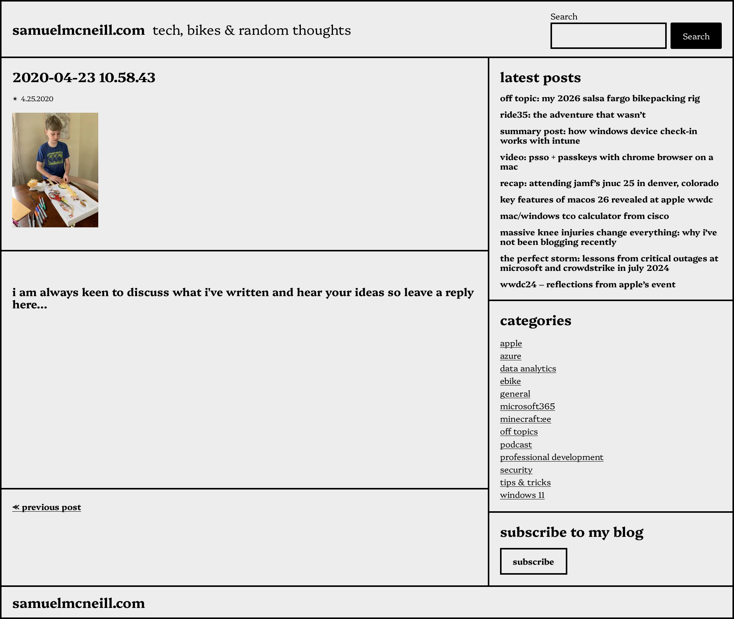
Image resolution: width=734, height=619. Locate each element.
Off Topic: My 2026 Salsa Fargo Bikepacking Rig (600, 98)
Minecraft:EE (525, 418)
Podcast (516, 444)
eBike (510, 380)
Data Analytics (528, 368)
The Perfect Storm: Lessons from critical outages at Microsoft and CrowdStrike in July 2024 (609, 262)
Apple (511, 342)
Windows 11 (522, 494)
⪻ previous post (46, 506)
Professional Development (552, 456)
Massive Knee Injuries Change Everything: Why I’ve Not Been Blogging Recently (608, 236)
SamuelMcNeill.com (78, 28)
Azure (510, 355)
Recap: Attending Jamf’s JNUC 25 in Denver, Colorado (609, 183)
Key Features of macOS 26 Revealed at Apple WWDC (606, 199)
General (515, 393)
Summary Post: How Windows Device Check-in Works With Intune (598, 135)
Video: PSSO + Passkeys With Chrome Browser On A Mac (606, 161)
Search (564, 16)
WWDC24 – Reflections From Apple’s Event (588, 284)
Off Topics (519, 431)
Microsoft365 (527, 406)
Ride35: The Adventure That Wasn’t (573, 114)
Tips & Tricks (525, 482)
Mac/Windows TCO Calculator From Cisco (584, 215)
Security (516, 469)
